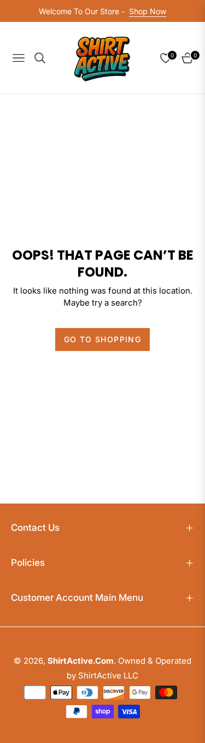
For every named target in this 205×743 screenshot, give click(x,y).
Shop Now (147, 11)
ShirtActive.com (81, 661)
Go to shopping (103, 339)
